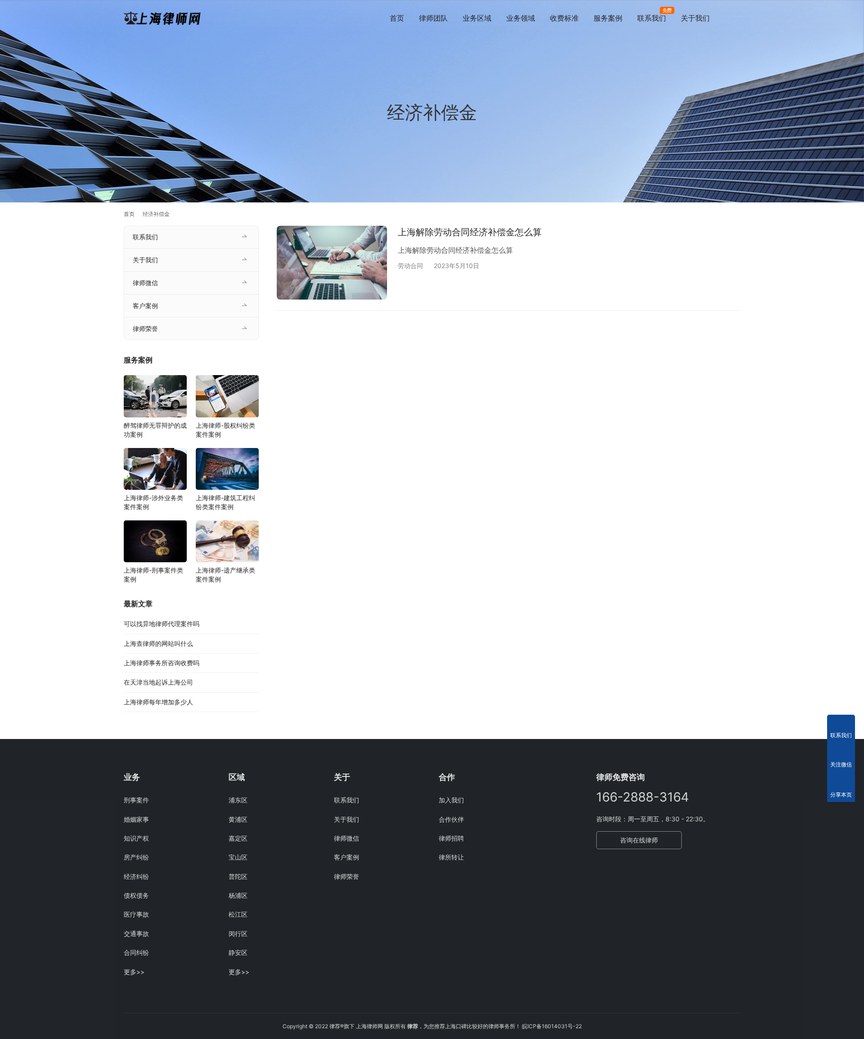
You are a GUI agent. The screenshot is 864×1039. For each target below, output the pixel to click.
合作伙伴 (451, 819)
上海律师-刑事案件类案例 (153, 574)
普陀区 (238, 876)
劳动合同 (410, 265)
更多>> (134, 972)
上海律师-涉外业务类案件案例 (153, 502)
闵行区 (238, 933)
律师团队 (433, 17)
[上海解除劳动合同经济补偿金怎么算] (332, 262)
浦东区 (238, 800)
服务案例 (608, 17)
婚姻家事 (136, 819)
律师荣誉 (145, 328)
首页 (397, 17)
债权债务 (136, 895)
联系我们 (651, 17)
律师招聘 (451, 838)
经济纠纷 (136, 876)
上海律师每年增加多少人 (158, 702)
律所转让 (451, 857)
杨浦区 (238, 895)
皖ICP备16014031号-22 (552, 1026)
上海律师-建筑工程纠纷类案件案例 (225, 502)
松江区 (238, 914)
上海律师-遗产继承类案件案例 (225, 574)
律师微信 (145, 283)
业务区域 (477, 17)
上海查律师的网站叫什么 (158, 643)
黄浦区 (238, 819)
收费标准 (564, 17)
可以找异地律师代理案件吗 (161, 623)
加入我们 (451, 800)
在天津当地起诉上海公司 (158, 682)
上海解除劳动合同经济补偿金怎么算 (470, 232)
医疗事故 (136, 914)
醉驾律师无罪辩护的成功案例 (155, 429)
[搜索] (736, 17)
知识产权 (136, 838)
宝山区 (238, 857)
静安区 (238, 952)
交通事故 (136, 933)
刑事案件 (136, 800)
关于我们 (695, 17)
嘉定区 (238, 838)
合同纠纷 (136, 952)
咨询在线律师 (639, 840)
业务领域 (520, 17)
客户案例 (145, 305)
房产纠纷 (136, 857)
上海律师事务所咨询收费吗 (161, 663)
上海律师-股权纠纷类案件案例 (225, 429)
